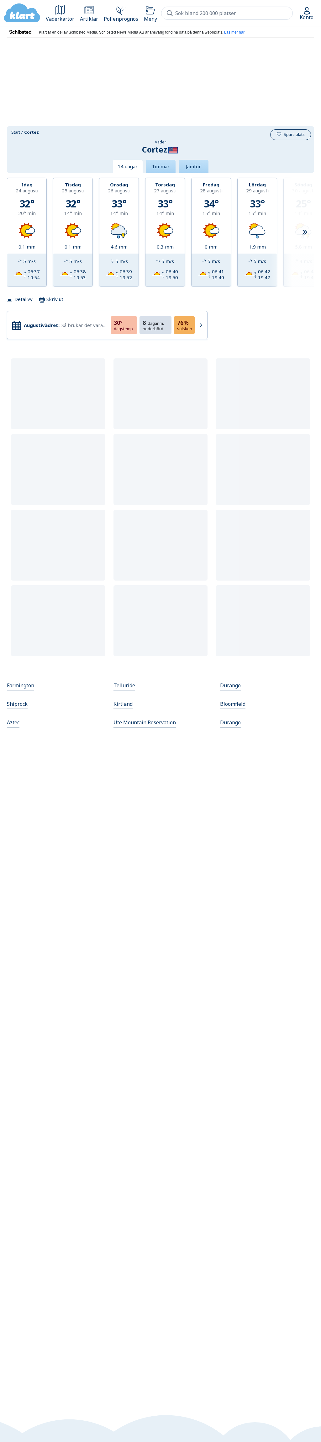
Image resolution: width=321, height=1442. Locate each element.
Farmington (20, 685)
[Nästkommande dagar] (304, 232)
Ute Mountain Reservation (144, 722)
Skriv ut (54, 299)
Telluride (124, 685)
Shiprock (17, 703)
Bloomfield (232, 703)
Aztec (13, 722)
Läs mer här (234, 32)
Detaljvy (23, 299)
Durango (230, 685)
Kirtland (123, 703)
